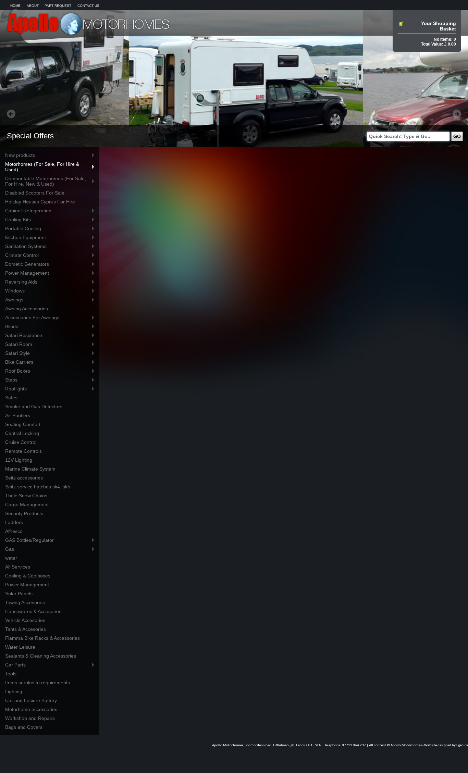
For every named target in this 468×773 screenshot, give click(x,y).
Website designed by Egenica (446, 745)
